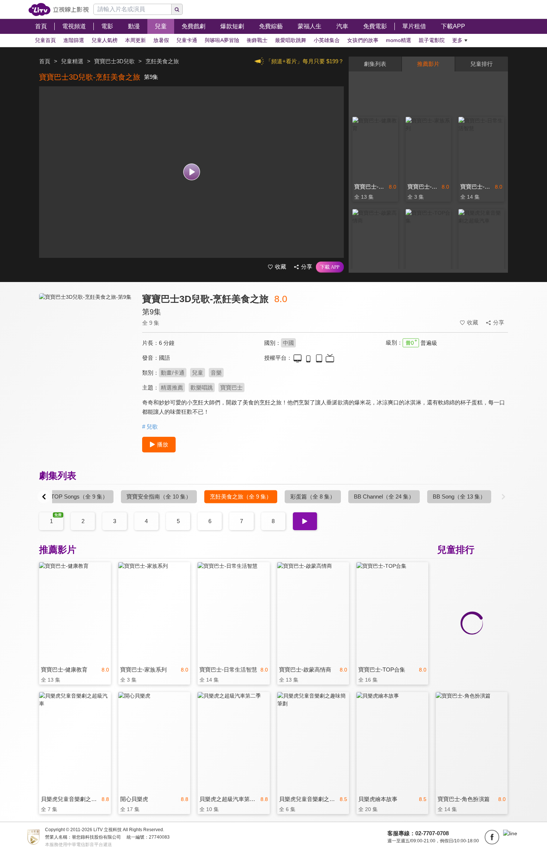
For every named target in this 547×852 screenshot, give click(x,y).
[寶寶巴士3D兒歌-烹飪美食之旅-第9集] (86, 359)
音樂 (216, 372)
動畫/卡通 (173, 372)
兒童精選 (72, 61)
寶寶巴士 (231, 387)
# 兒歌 (150, 426)
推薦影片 (428, 64)
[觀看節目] (191, 172)
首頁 (44, 61)
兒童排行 (481, 64)
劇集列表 (375, 64)
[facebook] (491, 837)
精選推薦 (172, 387)
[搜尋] (177, 9)
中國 (288, 343)
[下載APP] (330, 267)
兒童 (197, 372)
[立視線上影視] (59, 9)
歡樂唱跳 (202, 387)
